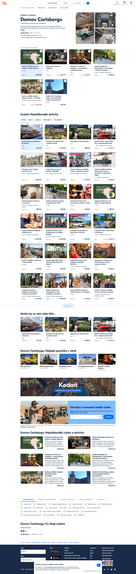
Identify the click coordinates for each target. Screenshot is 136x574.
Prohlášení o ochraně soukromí (27, 427)
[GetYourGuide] (5, 3)
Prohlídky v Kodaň (62, 542)
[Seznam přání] (117, 2)
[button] (31, 63)
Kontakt (66, 550)
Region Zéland (36, 542)
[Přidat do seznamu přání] (41, 51)
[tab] (28, 499)
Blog (91, 555)
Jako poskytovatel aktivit (108, 550)
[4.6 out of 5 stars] (25, 534)
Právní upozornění (68, 553)
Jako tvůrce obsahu (106, 553)
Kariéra (92, 553)
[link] (31, 63)
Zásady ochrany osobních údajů (72, 555)
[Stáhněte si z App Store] (55, 558)
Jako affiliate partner (107, 555)
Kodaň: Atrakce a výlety (48, 542)
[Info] (36, 47)
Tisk (91, 558)
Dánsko (28, 542)
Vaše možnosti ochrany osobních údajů (74, 558)
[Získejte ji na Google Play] (55, 552)
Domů (22, 542)
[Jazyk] (124, 2)
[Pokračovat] (115, 359)
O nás (91, 550)
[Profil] (131, 2)
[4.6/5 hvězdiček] (25, 33)
